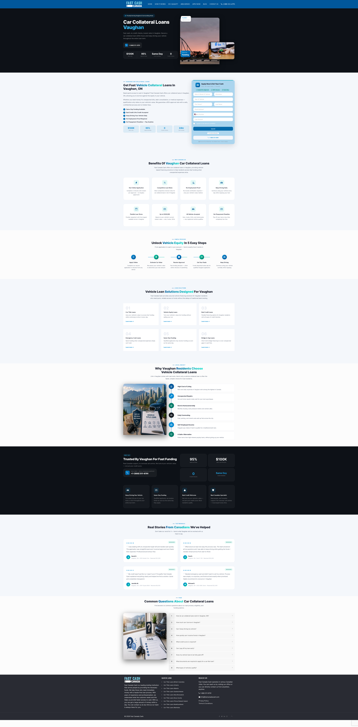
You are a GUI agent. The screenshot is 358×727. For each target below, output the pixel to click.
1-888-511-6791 (214, 137)
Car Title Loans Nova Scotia (173, 698)
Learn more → (130, 321)
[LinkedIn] (224, 716)
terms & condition (210, 123)
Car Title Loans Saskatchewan (173, 691)
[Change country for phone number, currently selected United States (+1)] (195, 114)
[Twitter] (222, 716)
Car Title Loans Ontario (171, 685)
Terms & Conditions (206, 703)
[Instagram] (227, 716)
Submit (213, 129)
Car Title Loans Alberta (171, 688)
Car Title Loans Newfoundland (173, 704)
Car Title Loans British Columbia (174, 682)
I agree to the (205, 123)
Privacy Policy (204, 701)
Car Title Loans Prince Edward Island (176, 701)
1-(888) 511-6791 (134, 45)
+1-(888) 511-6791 (139, 473)
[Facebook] (219, 716)
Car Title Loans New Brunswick (174, 695)
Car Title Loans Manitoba (172, 707)
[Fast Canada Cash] (134, 4)
